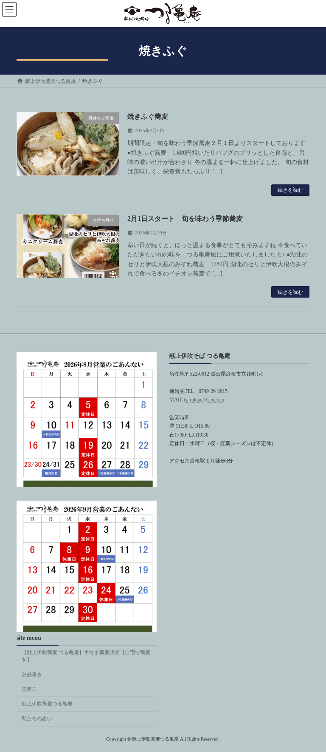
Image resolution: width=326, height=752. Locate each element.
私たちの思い (37, 719)
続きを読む (290, 190)
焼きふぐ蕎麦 (147, 116)
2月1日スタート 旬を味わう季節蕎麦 (185, 218)
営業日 (29, 689)
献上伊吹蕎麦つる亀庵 (47, 704)
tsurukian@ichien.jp (204, 400)
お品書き (32, 674)
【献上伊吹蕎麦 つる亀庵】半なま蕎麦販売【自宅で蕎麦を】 (86, 656)
